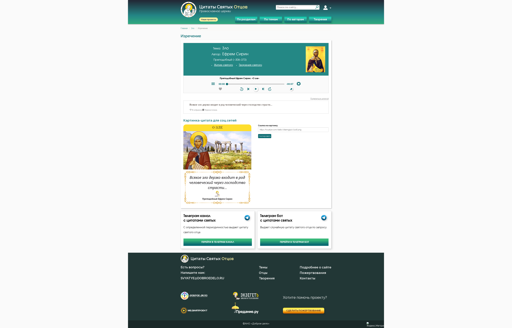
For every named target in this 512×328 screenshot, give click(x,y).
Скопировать (265, 136)
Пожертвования (313, 273)
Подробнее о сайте (315, 267)
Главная (184, 28)
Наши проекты (208, 19)
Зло (192, 28)
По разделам (246, 19)
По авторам (295, 19)
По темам (271, 19)
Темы (263, 267)
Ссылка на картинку (268, 125)
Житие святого (223, 65)
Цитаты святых (223, 9)
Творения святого (250, 65)
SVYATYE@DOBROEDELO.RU (202, 278)
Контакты (307, 278)
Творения (320, 19)
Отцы (263, 273)
